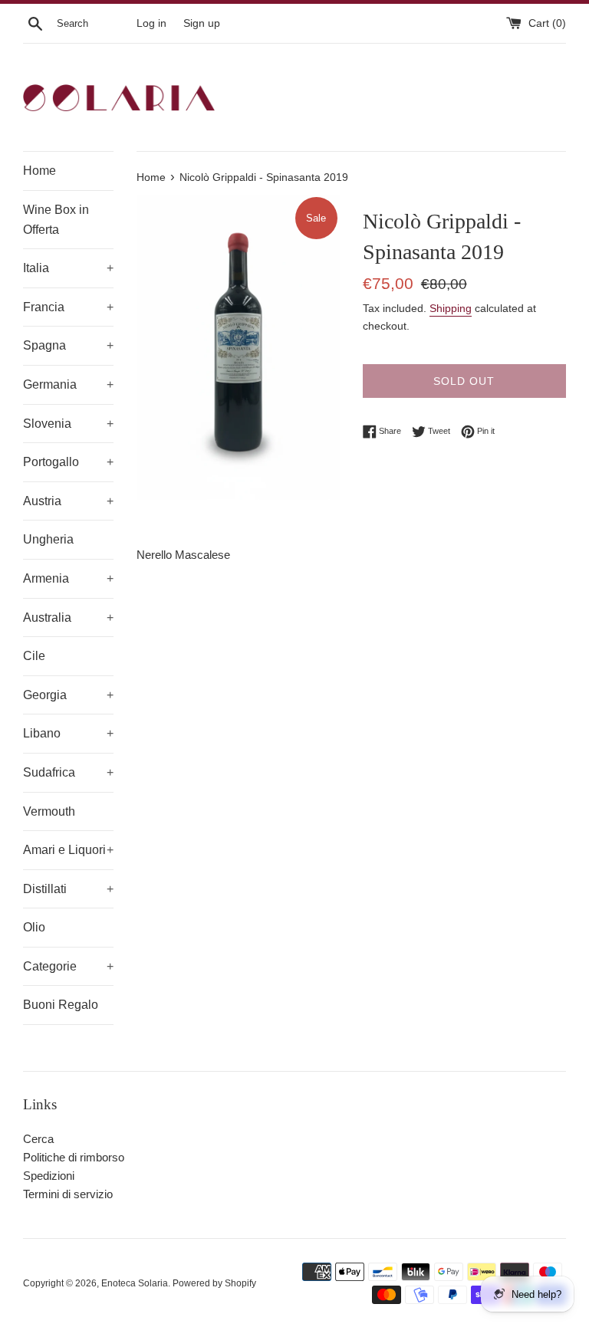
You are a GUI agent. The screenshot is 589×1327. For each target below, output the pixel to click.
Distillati (68, 888)
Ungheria (48, 539)
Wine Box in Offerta (56, 219)
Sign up (201, 23)
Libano (68, 733)
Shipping (450, 308)
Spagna (68, 345)
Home (39, 170)
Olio (34, 927)
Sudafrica (68, 772)
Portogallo (68, 461)
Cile (34, 655)
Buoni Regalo (60, 1004)
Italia (68, 267)
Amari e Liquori (68, 849)
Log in (151, 23)
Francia (68, 307)
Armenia (68, 578)
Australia (68, 617)
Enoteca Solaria (134, 1283)
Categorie (68, 966)
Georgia (68, 694)
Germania (68, 384)
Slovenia (68, 423)
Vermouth (49, 811)
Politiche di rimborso (73, 1157)
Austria (68, 500)
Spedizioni (48, 1175)
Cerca (38, 1138)
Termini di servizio (68, 1194)
